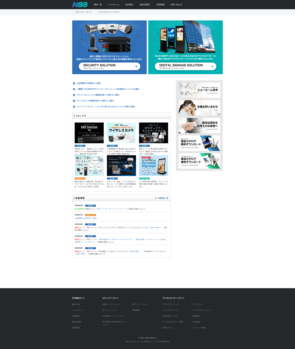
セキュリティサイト (83, 12)
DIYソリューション (140, 304)
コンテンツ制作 (199, 328)
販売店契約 (145, 4)
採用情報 (161, 4)
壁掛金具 (196, 316)
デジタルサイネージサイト (109, 12)
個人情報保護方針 (163, 341)
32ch (152, 227)
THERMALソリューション (113, 316)
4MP (136, 251)
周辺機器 (136, 310)
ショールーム (114, 4)
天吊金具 (196, 322)
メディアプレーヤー (171, 310)
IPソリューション (109, 310)
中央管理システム (170, 316)
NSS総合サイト (78, 298)
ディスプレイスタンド (202, 310)
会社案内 (129, 4)
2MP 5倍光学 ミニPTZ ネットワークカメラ (115, 239)
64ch (157, 227)
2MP (132, 251)
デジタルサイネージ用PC (173, 322)
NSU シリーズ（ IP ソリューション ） (111, 209)
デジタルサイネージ (171, 304)
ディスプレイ (198, 304)
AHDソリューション (110, 304)
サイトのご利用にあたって (146, 341)
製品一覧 (98, 4)
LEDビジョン (168, 328)
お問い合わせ (176, 4)
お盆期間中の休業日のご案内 (86, 218)
